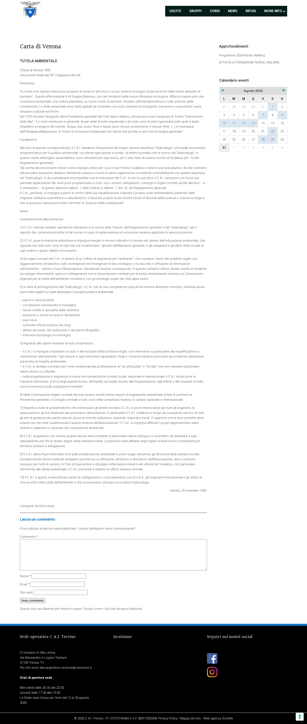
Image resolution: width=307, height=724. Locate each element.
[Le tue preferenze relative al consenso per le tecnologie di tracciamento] (300, 717)
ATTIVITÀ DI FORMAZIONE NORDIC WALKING (249, 62)
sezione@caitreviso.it (76, 667)
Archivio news (45, 506)
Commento (29, 537)
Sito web (26, 592)
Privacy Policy (168, 718)
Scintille (227, 718)
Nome (25, 576)
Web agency (212, 718)
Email (24, 584)
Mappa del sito (190, 718)
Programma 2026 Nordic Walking (242, 55)
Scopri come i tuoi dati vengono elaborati (113, 609)
